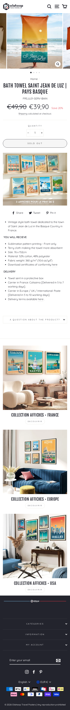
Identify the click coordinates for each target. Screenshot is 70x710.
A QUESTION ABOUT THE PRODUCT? (35, 319)
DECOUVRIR (35, 421)
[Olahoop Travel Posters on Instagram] (27, 672)
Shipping (23, 113)
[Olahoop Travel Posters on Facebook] (34, 672)
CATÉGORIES (35, 624)
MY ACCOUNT (35, 645)
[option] (35, 41)
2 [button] (34, 73)
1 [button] (31, 73)
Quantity (35, 126)
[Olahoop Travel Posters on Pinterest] (41, 672)
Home (34, 79)
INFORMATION (35, 634)
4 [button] (39, 73)
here (54, 264)
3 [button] (37, 73)
